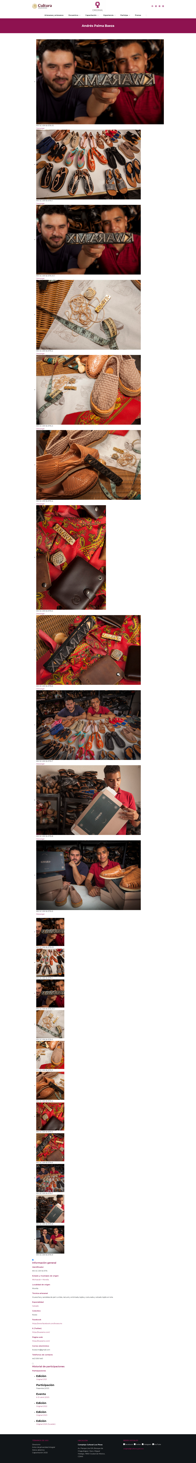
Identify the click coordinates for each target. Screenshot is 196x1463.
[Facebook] (152, 6)
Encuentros (73, 15)
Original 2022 (41, 1406)
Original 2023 (41, 1415)
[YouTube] (163, 6)
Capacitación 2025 (40, 1453)
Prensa (138, 15)
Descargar (40, 128)
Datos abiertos (38, 1450)
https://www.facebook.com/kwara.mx (47, 1324)
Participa (124, 15)
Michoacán (36, 1280)
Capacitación (90, 15)
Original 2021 (41, 1379)
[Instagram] (159, 6)
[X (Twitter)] (156, 6)
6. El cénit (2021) (42, 1397)
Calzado (35, 1306)
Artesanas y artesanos (54, 15)
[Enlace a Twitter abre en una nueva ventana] (137, 1444)
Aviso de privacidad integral (43, 1447)
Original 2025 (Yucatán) (45, 1424)
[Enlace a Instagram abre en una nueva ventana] (146, 1444)
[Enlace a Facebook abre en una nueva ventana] (128, 1444)
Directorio (36, 1445)
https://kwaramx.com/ (41, 1332)
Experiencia (108, 15)
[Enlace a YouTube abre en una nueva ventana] (156, 1444)
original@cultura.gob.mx (133, 1449)
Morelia (46, 1280)
